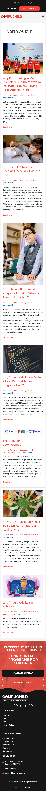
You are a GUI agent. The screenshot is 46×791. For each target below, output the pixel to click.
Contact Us (7, 751)
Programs (6, 715)
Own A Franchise (28, 9)
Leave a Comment (10, 95)
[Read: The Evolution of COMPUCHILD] (23, 432)
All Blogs (23, 95)
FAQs (4, 728)
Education (24, 450)
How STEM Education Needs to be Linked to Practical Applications (21, 525)
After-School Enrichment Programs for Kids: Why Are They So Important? (21, 293)
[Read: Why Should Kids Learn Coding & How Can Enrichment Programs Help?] (23, 359)
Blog (4, 722)
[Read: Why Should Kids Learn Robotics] (23, 586)
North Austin (33, 95)
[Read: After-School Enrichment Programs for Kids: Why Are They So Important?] (23, 254)
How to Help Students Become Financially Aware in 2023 (21, 171)
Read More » (8, 127)
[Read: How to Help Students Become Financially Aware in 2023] (23, 149)
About (5, 718)
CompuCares (8, 738)
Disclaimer (6, 748)
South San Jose (9, 614)
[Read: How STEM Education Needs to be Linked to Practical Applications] (23, 503)
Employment (7, 741)
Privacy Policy (8, 725)
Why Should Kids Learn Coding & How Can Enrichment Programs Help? (22, 381)
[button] (43, 16)
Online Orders (8, 745)
